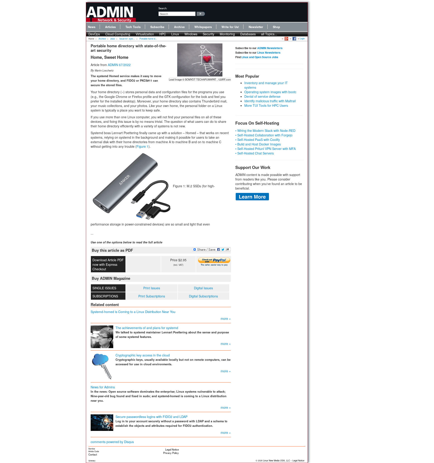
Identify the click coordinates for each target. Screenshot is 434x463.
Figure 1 (143, 146)
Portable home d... (148, 38)
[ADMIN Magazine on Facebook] (294, 38)
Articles (110, 27)
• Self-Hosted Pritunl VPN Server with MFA (265, 148)
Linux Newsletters (269, 52)
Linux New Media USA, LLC (276, 460)
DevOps (94, 34)
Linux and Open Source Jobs (259, 57)
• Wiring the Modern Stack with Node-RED (265, 130)
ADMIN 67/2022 (119, 64)
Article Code (93, 451)
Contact (92, 454)
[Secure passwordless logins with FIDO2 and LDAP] (102, 422)
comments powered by (112, 441)
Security (208, 34)
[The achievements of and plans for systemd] (102, 336)
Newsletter (256, 27)
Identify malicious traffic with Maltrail (270, 101)
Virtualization (145, 34)
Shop (276, 27)
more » (226, 318)
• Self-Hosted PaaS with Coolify (257, 139)
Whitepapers (203, 27)
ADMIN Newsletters (270, 48)
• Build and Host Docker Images (258, 144)
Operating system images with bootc (270, 92)
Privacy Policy (171, 453)
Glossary (91, 460)
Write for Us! (230, 27)
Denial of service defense (262, 96)
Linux (175, 34)
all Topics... (269, 34)
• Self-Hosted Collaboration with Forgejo (263, 135)
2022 (112, 38)
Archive (179, 27)
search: (162, 8)
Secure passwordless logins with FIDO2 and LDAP (151, 416)
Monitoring (227, 34)
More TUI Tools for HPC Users (266, 105)
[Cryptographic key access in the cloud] (102, 365)
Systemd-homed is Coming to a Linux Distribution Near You (133, 311)
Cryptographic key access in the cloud (143, 355)
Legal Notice (172, 449)
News (91, 27)
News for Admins (103, 387)
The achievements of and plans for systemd (147, 327)
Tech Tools (133, 27)
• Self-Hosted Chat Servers (254, 153)
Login (302, 38)
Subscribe (157, 27)
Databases (248, 34)
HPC (162, 34)
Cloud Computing (117, 34)
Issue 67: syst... (127, 38)
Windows (190, 34)
